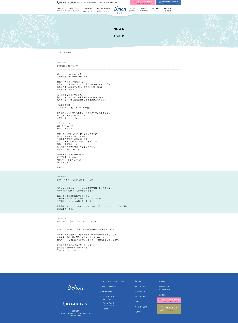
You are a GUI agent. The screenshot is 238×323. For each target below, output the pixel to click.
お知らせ (162, 281)
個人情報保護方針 (165, 289)
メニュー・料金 (108, 296)
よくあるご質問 (140, 307)
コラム (137, 302)
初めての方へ (139, 286)
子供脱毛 (105, 309)
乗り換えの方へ (140, 291)
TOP (61, 52)
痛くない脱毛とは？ (110, 286)
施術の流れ (138, 281)
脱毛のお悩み (107, 291)
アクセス (137, 312)
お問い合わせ (164, 286)
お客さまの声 (139, 296)
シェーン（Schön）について (113, 281)
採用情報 (162, 295)
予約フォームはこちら (66, 250)
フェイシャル (106, 299)
